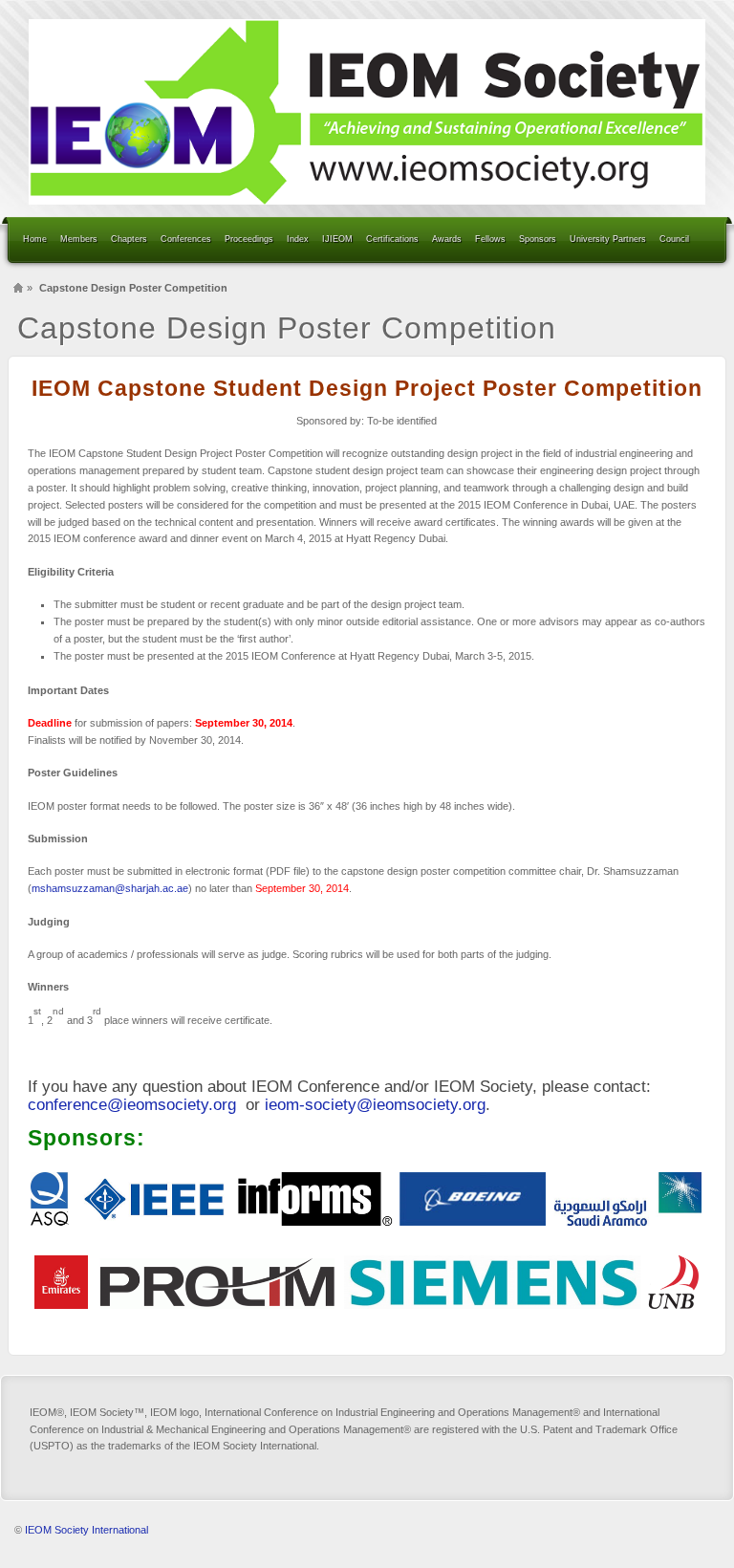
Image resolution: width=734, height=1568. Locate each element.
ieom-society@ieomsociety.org (375, 1104)
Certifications (392, 239)
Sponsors (537, 239)
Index (298, 239)
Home (35, 239)
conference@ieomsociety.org (132, 1104)
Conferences (186, 239)
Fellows (490, 239)
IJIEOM (337, 239)
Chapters (129, 239)
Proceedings (249, 239)
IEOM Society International (86, 1529)
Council (674, 239)
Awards (447, 239)
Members (78, 239)
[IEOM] (367, 112)
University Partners (608, 239)
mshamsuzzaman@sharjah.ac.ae (110, 888)
